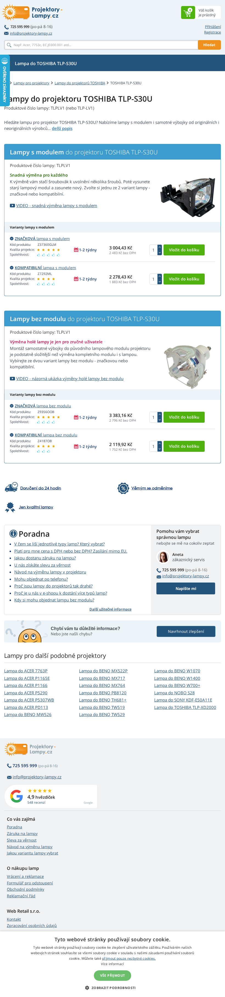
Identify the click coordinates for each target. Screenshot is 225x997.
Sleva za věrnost (21, 840)
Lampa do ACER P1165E (27, 678)
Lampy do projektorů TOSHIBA (80, 82)
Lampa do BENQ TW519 (102, 707)
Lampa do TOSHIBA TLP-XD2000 (185, 707)
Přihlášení (213, 26)
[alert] (112, 964)
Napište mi (186, 588)
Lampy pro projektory (31, 82)
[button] (112, 987)
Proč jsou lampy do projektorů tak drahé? (53, 586)
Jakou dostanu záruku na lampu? (45, 558)
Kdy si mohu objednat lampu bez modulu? (54, 600)
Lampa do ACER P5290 (25, 692)
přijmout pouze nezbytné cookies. (129, 958)
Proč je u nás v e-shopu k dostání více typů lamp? (60, 593)
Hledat (209, 44)
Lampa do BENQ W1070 (177, 670)
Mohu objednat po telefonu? (41, 579)
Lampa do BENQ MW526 (28, 714)
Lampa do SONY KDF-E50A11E (183, 700)
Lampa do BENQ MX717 (102, 678)
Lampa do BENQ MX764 (102, 685)
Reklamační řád (21, 895)
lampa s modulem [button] (42, 238)
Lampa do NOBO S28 (174, 692)
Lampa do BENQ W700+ (177, 685)
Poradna (14, 826)
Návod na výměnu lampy (29, 846)
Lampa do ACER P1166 (25, 685)
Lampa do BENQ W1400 (177, 678)
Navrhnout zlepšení (186, 631)
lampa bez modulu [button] (43, 405)
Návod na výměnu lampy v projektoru (50, 572)
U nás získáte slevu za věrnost (42, 565)
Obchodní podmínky (25, 889)
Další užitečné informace (110, 609)
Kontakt (14, 919)
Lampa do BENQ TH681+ (102, 700)
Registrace (212, 32)
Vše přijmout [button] (112, 975)
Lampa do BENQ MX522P (103, 670)
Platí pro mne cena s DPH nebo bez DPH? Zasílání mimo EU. (70, 551)
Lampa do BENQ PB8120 (102, 692)
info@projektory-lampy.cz (31, 33)
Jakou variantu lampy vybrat (32, 853)
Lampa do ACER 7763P (25, 670)
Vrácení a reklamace (25, 876)
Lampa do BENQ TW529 (102, 714)
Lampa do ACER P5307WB (29, 700)
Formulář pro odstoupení (30, 882)
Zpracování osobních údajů (32, 925)
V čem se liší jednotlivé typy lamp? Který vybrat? (59, 544)
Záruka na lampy (22, 833)
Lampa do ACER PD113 (26, 707)
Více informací (112, 964)
